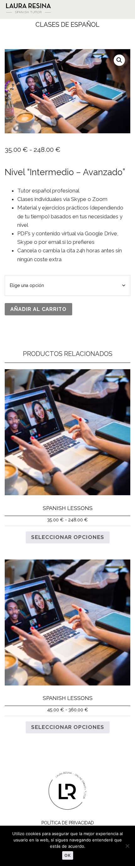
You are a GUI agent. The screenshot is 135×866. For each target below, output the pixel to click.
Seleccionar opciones (67, 537)
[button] (119, 7)
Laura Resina (51, 8)
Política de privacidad (67, 822)
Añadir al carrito (38, 309)
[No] (127, 846)
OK (67, 855)
